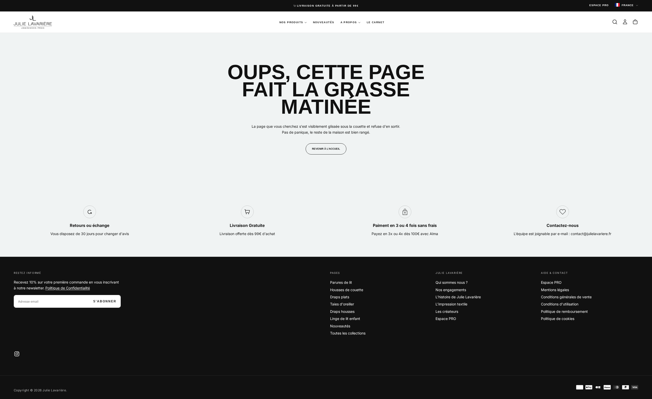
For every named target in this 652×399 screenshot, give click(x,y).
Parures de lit (341, 282)
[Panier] (635, 22)
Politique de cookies (557, 318)
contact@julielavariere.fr (591, 233)
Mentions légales (555, 290)
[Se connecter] (625, 22)
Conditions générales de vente (566, 297)
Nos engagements (451, 290)
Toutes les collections (347, 333)
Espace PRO (446, 318)
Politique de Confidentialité (67, 288)
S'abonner (104, 301)
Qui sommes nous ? (452, 282)
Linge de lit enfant (345, 318)
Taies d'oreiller (342, 304)
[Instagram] (17, 354)
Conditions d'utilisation (559, 304)
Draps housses (342, 311)
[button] (615, 22)
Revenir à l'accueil (326, 148)
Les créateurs (447, 311)
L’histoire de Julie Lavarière (458, 297)
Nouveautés (323, 22)
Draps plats (339, 297)
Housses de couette (346, 290)
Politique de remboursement (564, 311)
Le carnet (376, 22)
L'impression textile (451, 304)
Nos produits (291, 22)
